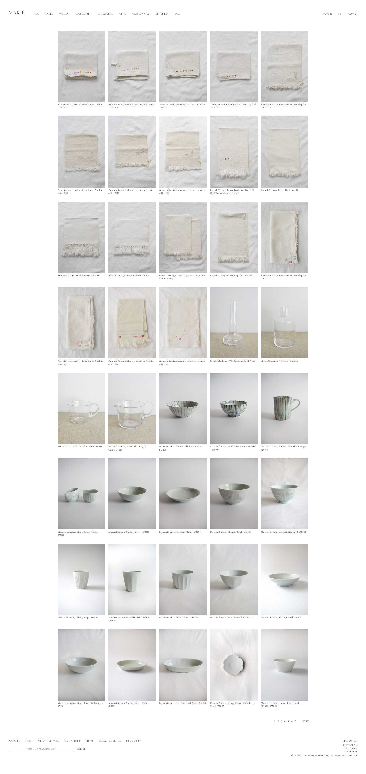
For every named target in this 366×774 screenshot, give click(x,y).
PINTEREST (351, 751)
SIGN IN (327, 14)
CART (352, 14)
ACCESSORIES (105, 13)
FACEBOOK (351, 748)
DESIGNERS (161, 13)
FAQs (29, 740)
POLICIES (14, 740)
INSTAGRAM (350, 745)
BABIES (49, 13)
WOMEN (64, 13)
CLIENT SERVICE (49, 740)
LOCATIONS (72, 740)
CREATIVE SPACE (110, 740)
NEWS (90, 740)
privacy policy (348, 755)
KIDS (36, 13)
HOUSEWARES (83, 13)
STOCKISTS (133, 740)
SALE (177, 13)
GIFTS (122, 13)
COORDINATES (140, 13)
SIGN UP (81, 749)
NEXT (305, 721)
